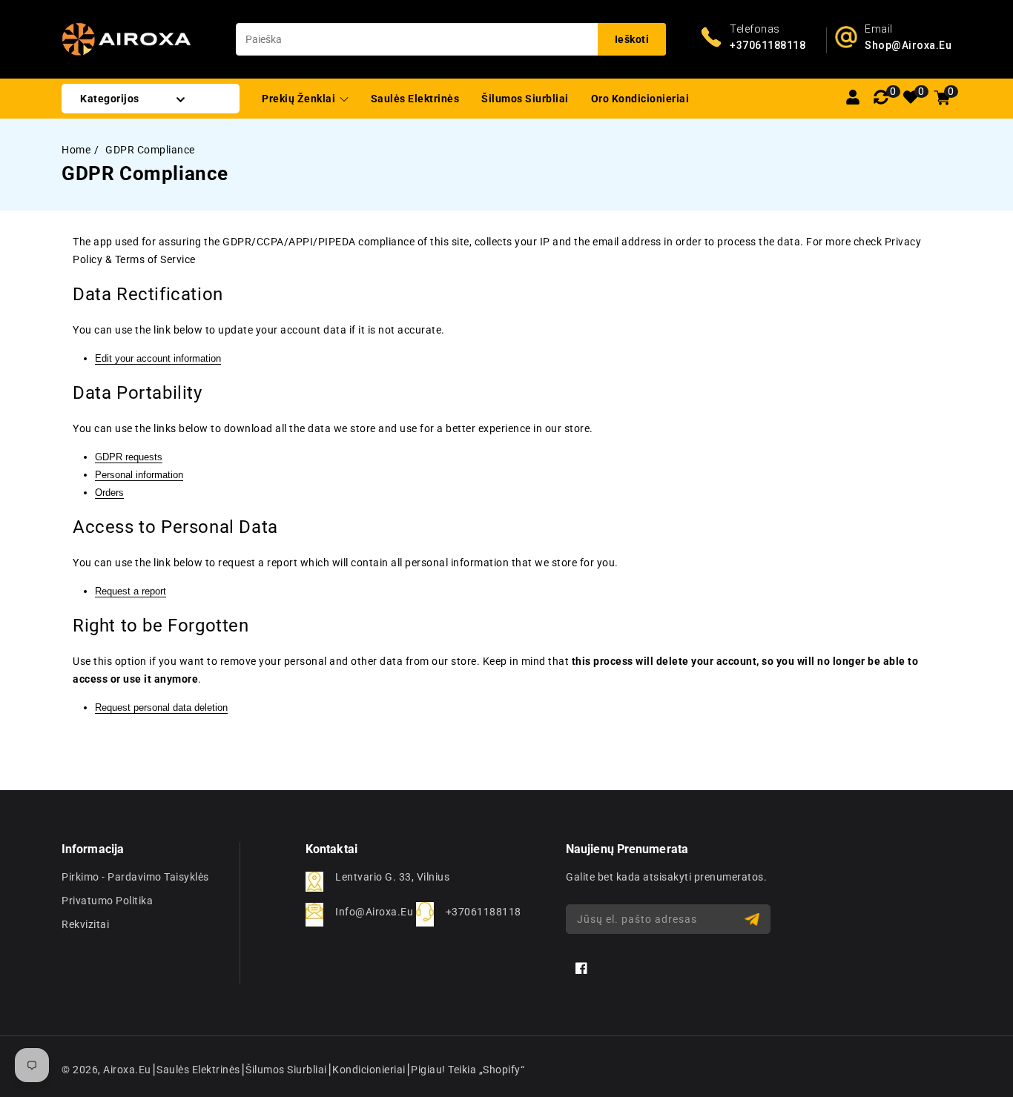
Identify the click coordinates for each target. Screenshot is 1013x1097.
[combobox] (451, 39)
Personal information (139, 474)
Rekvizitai (85, 924)
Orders (109, 492)
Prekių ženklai (300, 99)
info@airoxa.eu (374, 912)
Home (76, 150)
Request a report (130, 591)
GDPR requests (128, 457)
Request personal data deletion (161, 707)
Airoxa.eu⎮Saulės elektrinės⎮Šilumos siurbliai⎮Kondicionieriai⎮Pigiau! (274, 1070)
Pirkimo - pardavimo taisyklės (135, 877)
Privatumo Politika (107, 901)
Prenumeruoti (754, 919)
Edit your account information (158, 358)
